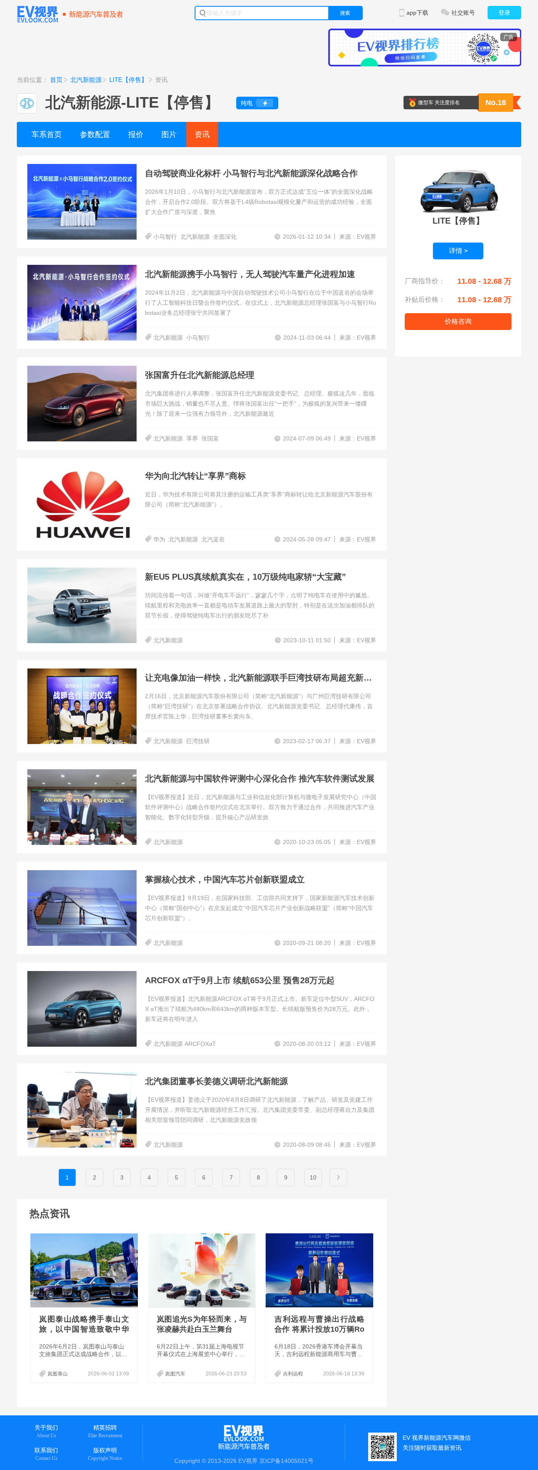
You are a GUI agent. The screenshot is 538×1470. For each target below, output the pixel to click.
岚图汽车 (175, 1374)
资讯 (202, 134)
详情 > (458, 250)
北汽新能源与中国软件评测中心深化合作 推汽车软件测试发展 (259, 778)
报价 (135, 134)
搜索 (345, 13)
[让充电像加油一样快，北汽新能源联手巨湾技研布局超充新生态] (82, 673)
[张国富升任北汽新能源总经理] (82, 371)
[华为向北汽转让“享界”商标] (82, 472)
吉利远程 (293, 1374)
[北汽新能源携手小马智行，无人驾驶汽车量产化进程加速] (82, 270)
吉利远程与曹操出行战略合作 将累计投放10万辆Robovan (319, 1329)
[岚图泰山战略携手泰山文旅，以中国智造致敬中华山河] (85, 1270)
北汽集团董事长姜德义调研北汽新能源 (216, 1081)
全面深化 (225, 236)
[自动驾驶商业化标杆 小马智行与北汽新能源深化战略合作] (82, 169)
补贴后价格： (425, 299)
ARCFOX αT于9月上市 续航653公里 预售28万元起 (240, 980)
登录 (504, 12)
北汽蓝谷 (213, 539)
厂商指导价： (425, 281)
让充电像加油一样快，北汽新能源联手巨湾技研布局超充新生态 (262, 677)
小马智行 (165, 236)
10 (313, 1177)
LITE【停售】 (128, 79)
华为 (159, 539)
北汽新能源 (86, 79)
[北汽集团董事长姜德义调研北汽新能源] (82, 1077)
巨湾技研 (198, 741)
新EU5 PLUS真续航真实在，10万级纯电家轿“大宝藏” (245, 576)
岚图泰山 (57, 1374)
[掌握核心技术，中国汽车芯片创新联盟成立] (82, 875)
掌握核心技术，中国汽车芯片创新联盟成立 (225, 879)
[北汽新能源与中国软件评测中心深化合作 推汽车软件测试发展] (82, 774)
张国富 (210, 438)
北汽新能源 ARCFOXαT (184, 1043)
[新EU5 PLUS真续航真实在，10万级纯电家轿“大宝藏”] (82, 572)
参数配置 (95, 134)
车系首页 (47, 134)
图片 (169, 134)
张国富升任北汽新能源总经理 (199, 375)
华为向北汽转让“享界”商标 (195, 475)
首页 (56, 79)
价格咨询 (458, 321)
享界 (192, 438)
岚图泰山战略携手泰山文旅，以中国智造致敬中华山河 (84, 1329)
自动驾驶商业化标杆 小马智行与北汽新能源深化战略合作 (251, 173)
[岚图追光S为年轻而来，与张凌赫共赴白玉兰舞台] (202, 1270)
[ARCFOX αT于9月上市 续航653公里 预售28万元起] (82, 976)
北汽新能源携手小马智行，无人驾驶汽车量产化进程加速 (250, 274)
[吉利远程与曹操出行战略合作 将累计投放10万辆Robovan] (320, 1270)
